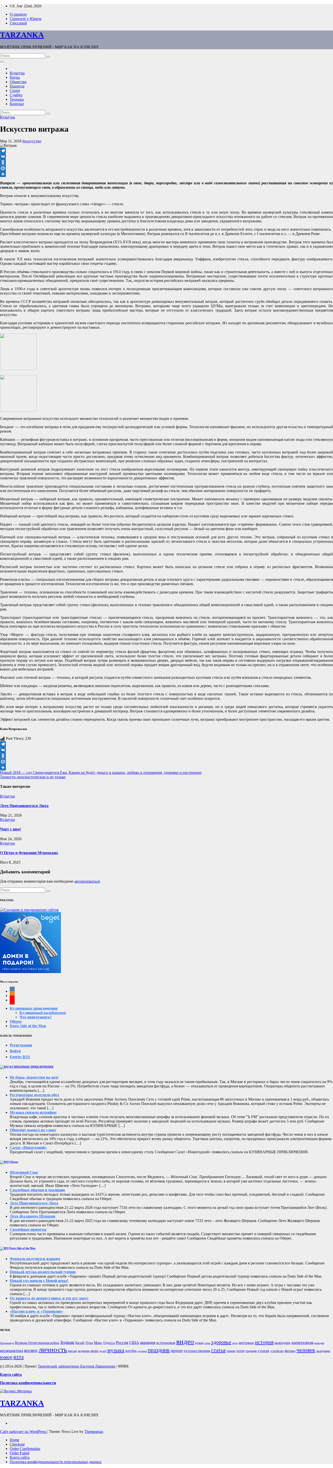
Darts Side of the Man (28, 1026)
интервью (246, 1343)
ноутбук (131, 1351)
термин (230, 1351)
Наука (15, 77)
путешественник (197, 1351)
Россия (122, 1342)
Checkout (17, 1444)
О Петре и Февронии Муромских (29, 853)
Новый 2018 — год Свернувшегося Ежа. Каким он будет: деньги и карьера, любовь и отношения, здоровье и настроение (101, 772)
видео (185, 1341)
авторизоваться (87, 881)
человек (305, 1350)
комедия (319, 1343)
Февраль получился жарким (35, 1259)
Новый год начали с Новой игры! (39, 1281)
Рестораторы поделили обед (34, 1095)
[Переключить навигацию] (2, 61)
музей (102, 1351)
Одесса (109, 1343)
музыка (115, 1350)
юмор (6, 1357)
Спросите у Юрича (25, 19)
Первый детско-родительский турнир (43, 1272)
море (94, 1351)
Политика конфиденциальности (28, 1383)
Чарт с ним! (10, 829)
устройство (277, 1351)
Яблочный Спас (24, 1172)
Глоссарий (18, 23)
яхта (18, 1357)
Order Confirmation (25, 1449)
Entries (20, 1057)
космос (31, 1350)
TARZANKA (22, 34)
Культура (17, 73)
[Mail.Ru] (166, 168)
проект (177, 1350)
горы (207, 1343)
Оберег (16, 1021)
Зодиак (67, 1342)
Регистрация (21, 1045)
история (264, 1342)
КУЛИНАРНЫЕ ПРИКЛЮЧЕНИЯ (31, 1066)
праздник (159, 1350)
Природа (17, 86)
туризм (263, 1351)
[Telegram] (166, 151)
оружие (142, 1351)
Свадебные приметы (28, 1229)
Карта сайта (19, 1457)
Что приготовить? (36, 1017)
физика (290, 1351)
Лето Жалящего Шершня (32, 1216)
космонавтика (11, 1351)
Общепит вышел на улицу (33, 1130)
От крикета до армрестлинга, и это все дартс (49, 1298)
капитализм (302, 1342)
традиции (251, 1351)
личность (53, 1349)
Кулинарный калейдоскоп (43, 1013)
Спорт (15, 91)
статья (218, 1350)
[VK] (166, 156)
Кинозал (17, 104)
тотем (240, 1351)
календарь (282, 1343)
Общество (18, 82)
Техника (17, 99)
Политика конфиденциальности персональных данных (56, 1462)
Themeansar (93, 1431)
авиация (147, 1342)
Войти (15, 1051)
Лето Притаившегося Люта (24, 806)
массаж (72, 1351)
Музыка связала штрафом (33, 1112)
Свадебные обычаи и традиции (37, 1190)
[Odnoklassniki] (166, 162)
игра (235, 1343)
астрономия (165, 1343)
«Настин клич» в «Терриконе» (36, 1311)
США (134, 1342)
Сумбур (16, 95)
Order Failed (19, 1453)
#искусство (31, 141)
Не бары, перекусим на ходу (34, 1077)
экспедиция (323, 1351)
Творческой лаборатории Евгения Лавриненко (76, 1366)
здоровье (221, 1342)
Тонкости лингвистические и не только (33, 777)
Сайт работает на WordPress (23, 1431)
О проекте (18, 14)
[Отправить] (166, 174)
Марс (98, 1343)
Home (14, 1440)
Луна (89, 1343)
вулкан (199, 1343)
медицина (83, 1351)
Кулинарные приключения (34, 1008)
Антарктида (7, 1343)
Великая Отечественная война (37, 1343)
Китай (79, 1343)
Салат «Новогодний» (28, 1147)
